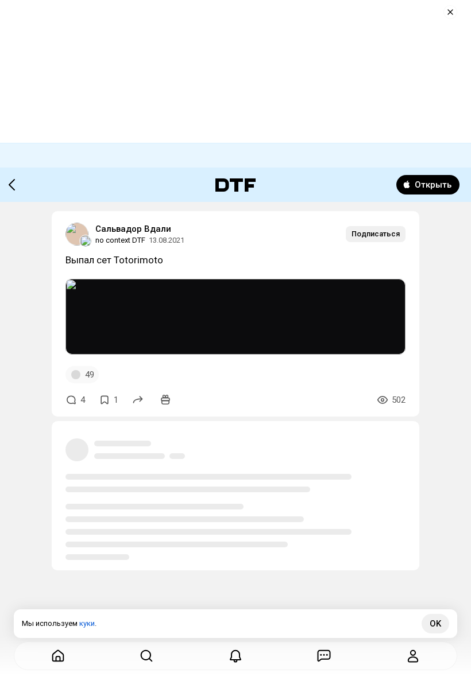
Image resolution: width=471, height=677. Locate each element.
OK (435, 623)
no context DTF (120, 240)
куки (87, 623)
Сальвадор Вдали (133, 229)
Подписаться (376, 233)
